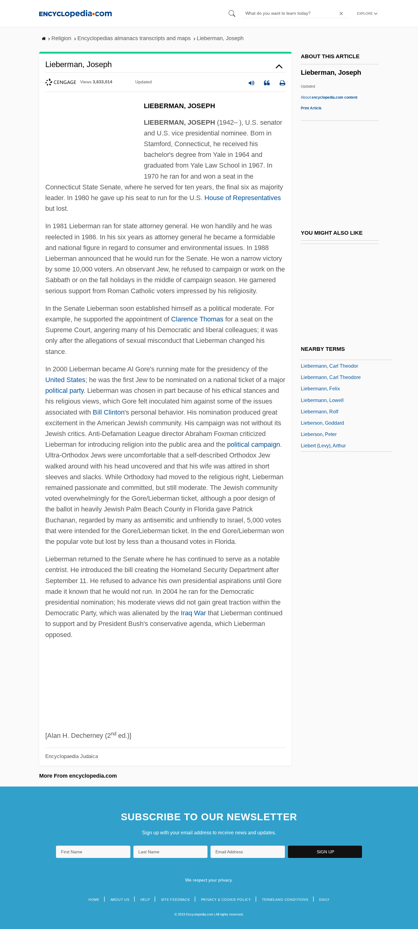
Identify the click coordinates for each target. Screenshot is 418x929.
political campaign (253, 444)
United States (65, 380)
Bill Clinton (109, 412)
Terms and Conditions (285, 899)
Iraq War (193, 613)
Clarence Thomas (197, 319)
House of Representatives (242, 198)
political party (64, 390)
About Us (119, 899)
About (329, 97)
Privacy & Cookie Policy (226, 899)
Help (145, 899)
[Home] (75, 13)
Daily (324, 899)
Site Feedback (175, 899)
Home (93, 899)
